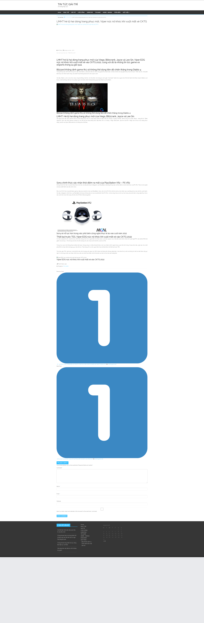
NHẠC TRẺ (66, 12)
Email (58, 493)
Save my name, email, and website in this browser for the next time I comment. (77, 511)
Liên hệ (83, 545)
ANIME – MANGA (107, 12)
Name (58, 486)
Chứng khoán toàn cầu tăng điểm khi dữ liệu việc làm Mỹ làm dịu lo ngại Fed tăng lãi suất (66, 537)
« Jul (104, 541)
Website (59, 501)
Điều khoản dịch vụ (86, 541)
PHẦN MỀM (117, 12)
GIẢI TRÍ (73, 12)
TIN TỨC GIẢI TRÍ (68, 4)
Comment (59, 467)
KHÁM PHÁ (90, 12)
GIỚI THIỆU (126, 12)
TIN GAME (97, 12)
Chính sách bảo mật (87, 543)
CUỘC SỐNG (81, 12)
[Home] (64, 17)
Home (59, 12)
